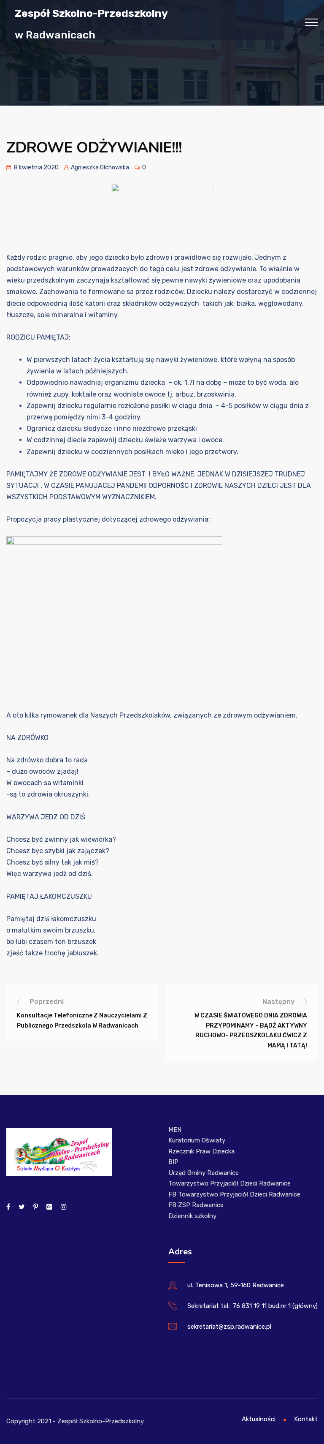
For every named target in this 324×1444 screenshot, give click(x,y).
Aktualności (258, 1419)
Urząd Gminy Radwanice (203, 1173)
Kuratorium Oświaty (196, 1140)
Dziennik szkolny (192, 1216)
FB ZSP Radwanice (196, 1205)
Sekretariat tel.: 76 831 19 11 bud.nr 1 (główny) (252, 1306)
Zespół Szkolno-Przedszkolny (91, 13)
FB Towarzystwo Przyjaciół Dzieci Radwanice (234, 1194)
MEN (174, 1130)
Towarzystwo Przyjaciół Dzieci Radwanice (229, 1183)
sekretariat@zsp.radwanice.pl (229, 1326)
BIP (173, 1162)
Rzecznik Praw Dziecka (201, 1151)
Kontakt (306, 1419)
